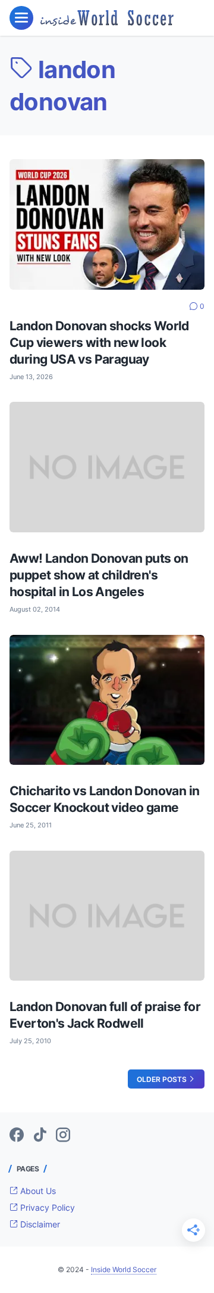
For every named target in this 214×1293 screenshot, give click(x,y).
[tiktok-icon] (40, 1135)
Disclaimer (39, 1224)
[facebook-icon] (17, 1135)
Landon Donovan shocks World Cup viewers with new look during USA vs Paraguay (99, 342)
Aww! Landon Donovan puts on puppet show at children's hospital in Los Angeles (99, 575)
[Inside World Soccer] (107, 17)
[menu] (21, 18)
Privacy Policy (46, 1207)
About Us (37, 1191)
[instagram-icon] (63, 1135)
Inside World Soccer (123, 1269)
